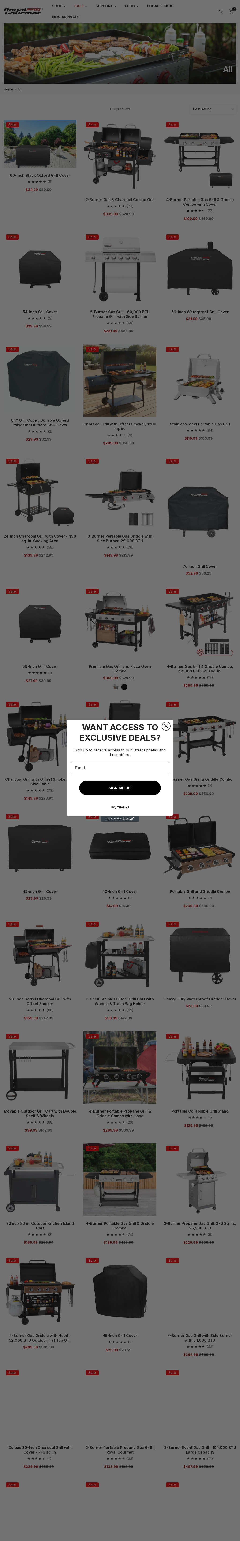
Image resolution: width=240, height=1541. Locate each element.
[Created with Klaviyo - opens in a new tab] (120, 819)
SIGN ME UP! (120, 788)
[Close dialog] (166, 726)
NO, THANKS (120, 807)
